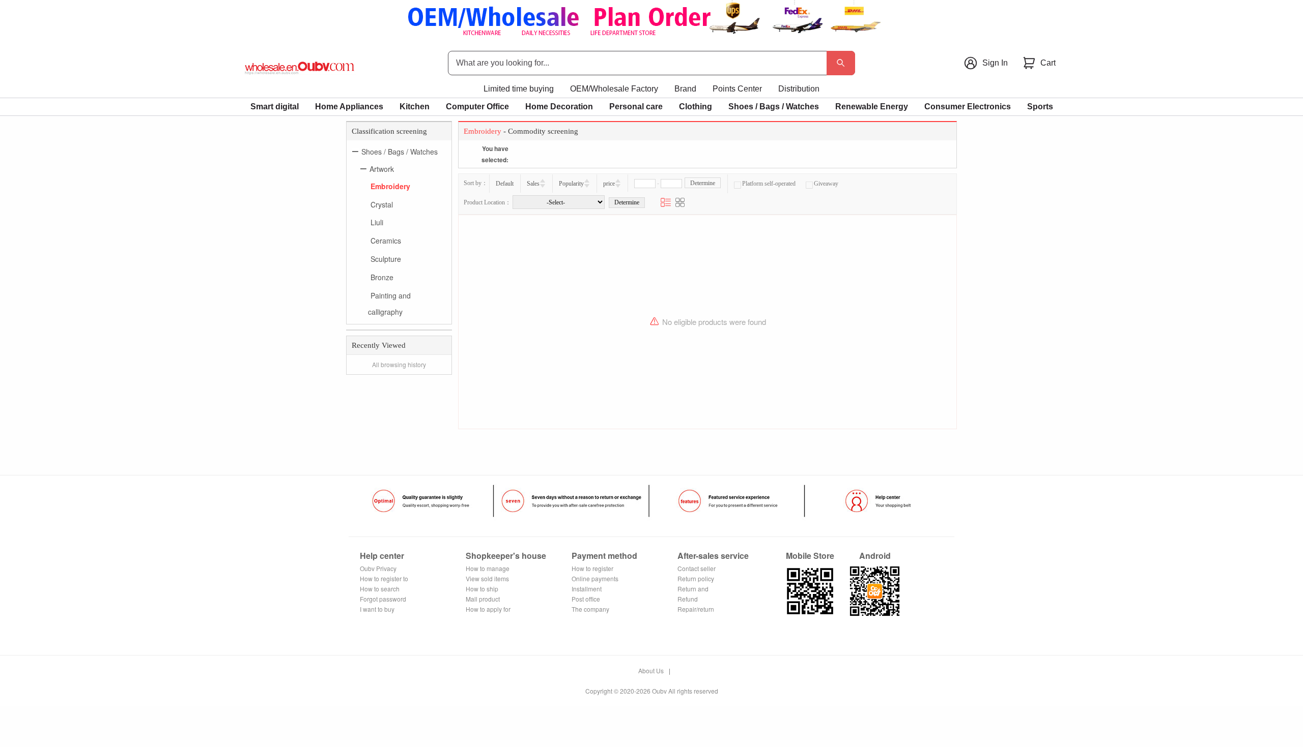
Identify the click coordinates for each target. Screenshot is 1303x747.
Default (505, 183)
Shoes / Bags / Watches (399, 151)
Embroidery (390, 186)
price (609, 183)
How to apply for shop (488, 609)
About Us (651, 670)
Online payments (595, 578)
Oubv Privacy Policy (378, 569)
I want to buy (377, 609)
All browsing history (399, 364)
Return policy (695, 578)
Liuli (377, 222)
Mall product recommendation (489, 599)
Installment (587, 588)
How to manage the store (487, 569)
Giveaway (826, 183)
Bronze (382, 277)
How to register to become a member (384, 579)
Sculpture (386, 259)
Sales (533, 183)
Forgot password (383, 598)
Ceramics (386, 240)
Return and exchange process (702, 589)
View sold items (487, 578)
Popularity (571, 183)
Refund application (692, 599)
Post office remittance (586, 599)
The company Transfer (590, 609)
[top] (651, 19)
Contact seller (696, 568)
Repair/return (695, 609)
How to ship (482, 588)
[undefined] (841, 63)
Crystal (382, 204)
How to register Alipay (592, 569)
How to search (380, 588)
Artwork (382, 169)
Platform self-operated (769, 183)
